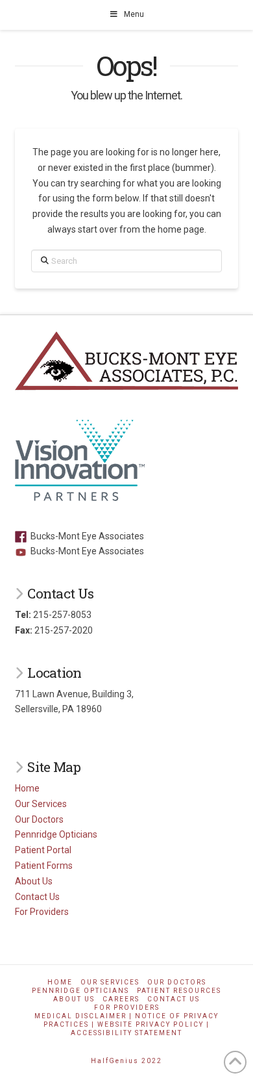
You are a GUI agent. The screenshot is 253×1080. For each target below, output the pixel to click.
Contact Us (37, 897)
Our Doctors (39, 819)
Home (27, 788)
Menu (134, 14)
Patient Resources (179, 990)
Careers (120, 999)
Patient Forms (44, 865)
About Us (34, 881)
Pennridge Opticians (56, 834)
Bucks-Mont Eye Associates (85, 536)
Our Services (41, 804)
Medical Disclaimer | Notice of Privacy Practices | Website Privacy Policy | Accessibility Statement (126, 1024)
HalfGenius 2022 (126, 1060)
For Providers (42, 911)
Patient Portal (43, 850)
